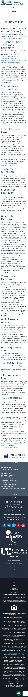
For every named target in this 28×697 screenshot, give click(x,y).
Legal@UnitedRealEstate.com (14, 653)
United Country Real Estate (14, 560)
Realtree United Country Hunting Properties (14, 576)
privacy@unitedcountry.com (9, 447)
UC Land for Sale (14, 570)
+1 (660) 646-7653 (17, 508)
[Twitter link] (14, 525)
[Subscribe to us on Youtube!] (19, 525)
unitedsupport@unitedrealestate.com (12, 632)
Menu (14, 11)
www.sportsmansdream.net (9, 60)
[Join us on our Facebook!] (4, 525)
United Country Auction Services (14, 563)
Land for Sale (5, 482)
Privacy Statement (14, 589)
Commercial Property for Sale (10, 477)
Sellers (14, 585)
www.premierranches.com (18, 64)
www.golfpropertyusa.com (12, 66)
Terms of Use (14, 591)
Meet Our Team (14, 586)
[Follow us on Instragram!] (23, 525)
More (17, 494)
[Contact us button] (18, 693)
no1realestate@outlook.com (17, 514)
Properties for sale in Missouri (10, 469)
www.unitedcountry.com (10, 38)
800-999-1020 (16, 614)
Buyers (14, 584)
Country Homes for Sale (8, 484)
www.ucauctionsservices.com (10, 58)
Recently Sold (14, 592)
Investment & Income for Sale (10, 481)
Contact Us (14, 588)
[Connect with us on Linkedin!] (9, 525)
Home (14, 582)
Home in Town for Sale (8, 479)
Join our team (14, 573)
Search (14, 7)
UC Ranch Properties (14, 566)
